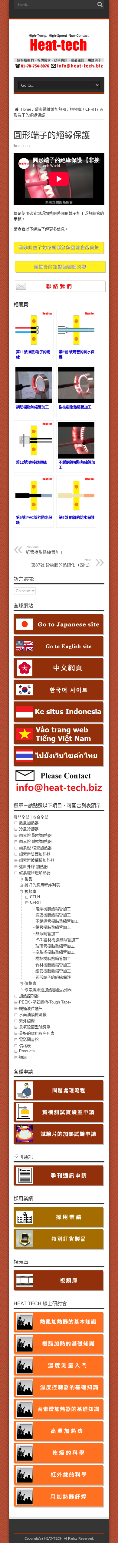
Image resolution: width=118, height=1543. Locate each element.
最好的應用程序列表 (42, 885)
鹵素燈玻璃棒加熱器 (36, 860)
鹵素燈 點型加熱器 (35, 835)
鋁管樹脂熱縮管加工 (53, 927)
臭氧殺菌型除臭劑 (35, 1027)
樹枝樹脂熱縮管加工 (53, 958)
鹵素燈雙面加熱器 (35, 854)
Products (27, 1051)
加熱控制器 (29, 995)
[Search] (99, 4)
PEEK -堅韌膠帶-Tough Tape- (45, 1002)
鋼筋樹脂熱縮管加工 (53, 915)
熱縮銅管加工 (47, 933)
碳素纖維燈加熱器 (50, 109)
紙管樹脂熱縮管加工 (45, 550)
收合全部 (40, 817)
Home (25, 109)
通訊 (23, 1057)
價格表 (30, 983)
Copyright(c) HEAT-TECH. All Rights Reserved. (59, 1538)
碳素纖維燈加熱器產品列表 (48, 989)
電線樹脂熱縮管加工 (53, 908)
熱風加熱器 (29, 823)
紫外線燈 (27, 1021)
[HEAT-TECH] (59, 48)
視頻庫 (76, 109)
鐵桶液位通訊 (31, 1008)
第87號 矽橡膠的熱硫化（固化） (61, 562)
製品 (28, 879)
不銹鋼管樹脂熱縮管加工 (57, 921)
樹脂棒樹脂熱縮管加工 (55, 952)
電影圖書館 (29, 1039)
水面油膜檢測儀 (33, 1014)
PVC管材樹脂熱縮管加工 (57, 939)
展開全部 (21, 817)
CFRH (90, 109)
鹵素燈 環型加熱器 (35, 847)
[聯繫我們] (59, 68)
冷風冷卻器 (29, 829)
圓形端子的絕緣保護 (53, 977)
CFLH (35, 897)
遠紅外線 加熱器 (33, 866)
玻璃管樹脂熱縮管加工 (55, 946)
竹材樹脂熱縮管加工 (53, 965)
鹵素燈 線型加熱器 (35, 841)
